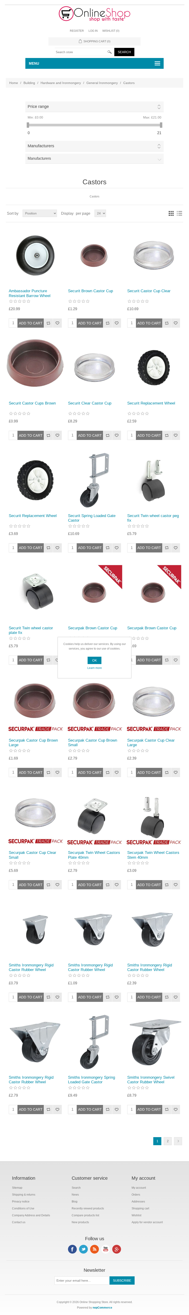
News (75, 1194)
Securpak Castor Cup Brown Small (92, 742)
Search (76, 1187)
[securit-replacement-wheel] (153, 367)
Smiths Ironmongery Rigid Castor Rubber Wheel (31, 967)
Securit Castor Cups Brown (32, 403)
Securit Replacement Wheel (151, 403)
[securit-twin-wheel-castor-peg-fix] (153, 480)
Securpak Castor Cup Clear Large (151, 742)
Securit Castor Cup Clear (149, 291)
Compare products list (85, 1215)
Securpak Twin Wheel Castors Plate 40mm (94, 854)
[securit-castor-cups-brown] (35, 367)
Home (13, 83)
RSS (94, 1249)
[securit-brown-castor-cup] (94, 255)
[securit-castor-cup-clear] (153, 255)
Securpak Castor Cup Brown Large (33, 742)
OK (94, 660)
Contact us (18, 1222)
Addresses (138, 1201)
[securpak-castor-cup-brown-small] (94, 705)
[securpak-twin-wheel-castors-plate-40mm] (94, 817)
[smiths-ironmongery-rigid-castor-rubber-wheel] (35, 929)
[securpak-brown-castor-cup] (94, 592)
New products (80, 1222)
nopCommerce (102, 1307)
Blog (74, 1201)
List (179, 213)
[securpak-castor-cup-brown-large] (35, 705)
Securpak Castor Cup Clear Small (32, 854)
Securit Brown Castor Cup (90, 291)
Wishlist (136, 1215)
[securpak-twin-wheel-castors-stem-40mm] (153, 817)
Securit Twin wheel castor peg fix (153, 518)
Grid (171, 213)
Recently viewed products (88, 1208)
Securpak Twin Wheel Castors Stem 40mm (153, 854)
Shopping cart (140, 1208)
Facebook (72, 1249)
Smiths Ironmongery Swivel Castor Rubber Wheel (150, 1079)
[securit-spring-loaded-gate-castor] (94, 480)
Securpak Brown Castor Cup (92, 628)
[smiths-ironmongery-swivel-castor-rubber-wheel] (153, 1042)
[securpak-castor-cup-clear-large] (153, 705)
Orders (136, 1194)
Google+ (116, 1249)
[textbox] (85, 52)
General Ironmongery (102, 83)
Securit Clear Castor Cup (89, 403)
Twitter (83, 1249)
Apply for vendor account (147, 1222)
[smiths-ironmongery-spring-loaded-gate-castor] (94, 1042)
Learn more (94, 668)
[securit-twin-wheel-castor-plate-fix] (35, 592)
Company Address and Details (31, 1215)
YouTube (105, 1249)
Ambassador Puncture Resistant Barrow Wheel (29, 293)
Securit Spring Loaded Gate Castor (91, 518)
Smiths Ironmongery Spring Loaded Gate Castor (91, 1079)
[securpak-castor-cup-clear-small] (35, 817)
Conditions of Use (23, 1208)
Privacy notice (21, 1201)
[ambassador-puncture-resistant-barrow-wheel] (35, 255)
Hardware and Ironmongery (61, 83)
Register (77, 30)
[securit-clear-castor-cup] (94, 367)
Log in (93, 30)
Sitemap (17, 1187)
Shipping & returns (23, 1194)
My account (139, 1187)
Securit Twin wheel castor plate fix (31, 630)
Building (29, 83)
